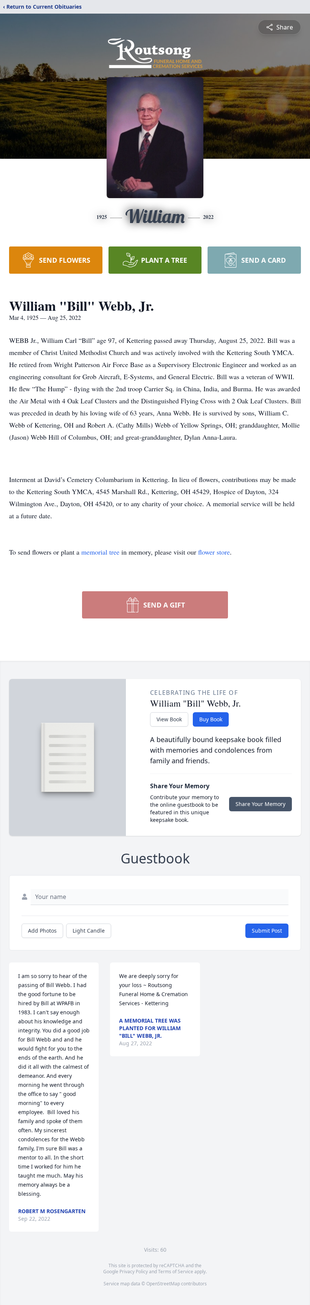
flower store (214, 551)
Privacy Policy (133, 1271)
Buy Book (210, 719)
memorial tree (100, 551)
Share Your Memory (260, 803)
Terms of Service (175, 1271)
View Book (169, 719)
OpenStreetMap (163, 1283)
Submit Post (267, 930)
